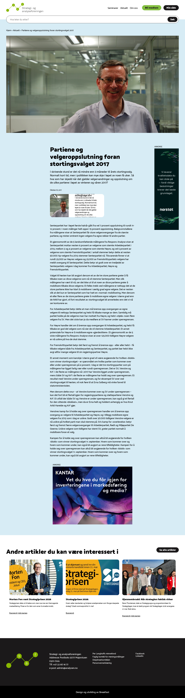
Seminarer (113, 8)
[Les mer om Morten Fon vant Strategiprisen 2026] (36, 588)
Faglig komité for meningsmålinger (108, 656)
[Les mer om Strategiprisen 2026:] (92, 588)
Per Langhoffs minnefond (104, 653)
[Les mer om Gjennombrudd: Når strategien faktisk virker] (149, 588)
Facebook (140, 653)
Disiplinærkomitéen (101, 659)
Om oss (134, 8)
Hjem (8, 30)
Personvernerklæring (102, 662)
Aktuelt (124, 8)
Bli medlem (151, 7)
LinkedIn (139, 656)
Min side (171, 7)
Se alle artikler (167, 549)
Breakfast (104, 692)
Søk (172, 19)
